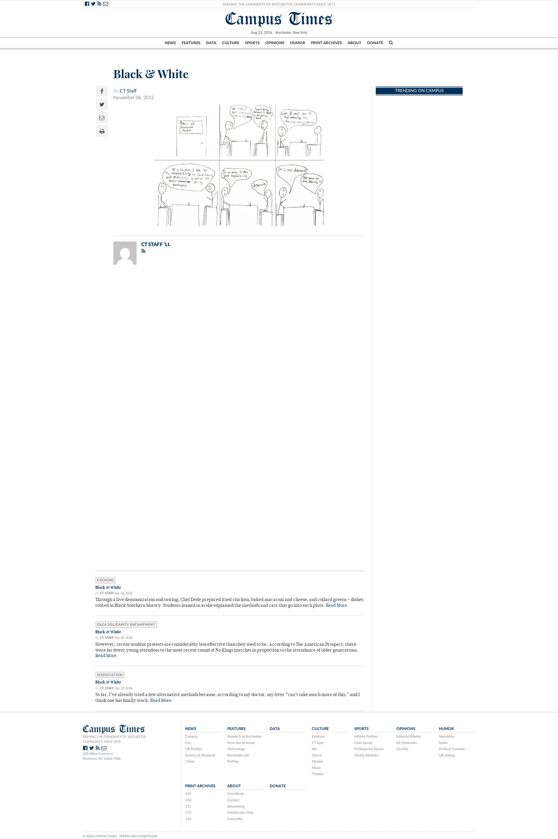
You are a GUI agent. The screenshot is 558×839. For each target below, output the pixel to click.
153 (188, 819)
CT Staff (128, 91)
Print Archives (326, 43)
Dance (317, 755)
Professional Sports (369, 749)
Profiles (233, 761)
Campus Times (279, 19)
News (170, 43)
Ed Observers (406, 743)
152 (188, 812)
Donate (375, 43)
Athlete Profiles (366, 736)
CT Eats (317, 743)
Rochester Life (238, 755)
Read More (336, 606)
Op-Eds (402, 749)
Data (211, 43)
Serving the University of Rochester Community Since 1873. (279, 4)
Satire (443, 743)
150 (188, 800)
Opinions (274, 43)
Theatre (317, 774)
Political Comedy (452, 749)
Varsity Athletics (366, 755)
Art (314, 749)
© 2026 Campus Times (100, 836)
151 (188, 806)
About (354, 43)
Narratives (446, 736)
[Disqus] (229, 345)
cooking (105, 580)
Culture (230, 43)
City (188, 743)
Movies (317, 761)
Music (316, 768)
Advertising (235, 806)
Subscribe (234, 819)
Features (191, 43)
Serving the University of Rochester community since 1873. (114, 739)
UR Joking (447, 755)
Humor (297, 43)
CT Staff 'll (155, 244)
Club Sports (363, 743)
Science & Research (200, 755)
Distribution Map (240, 812)
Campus (191, 736)
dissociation (110, 675)
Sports (252, 43)
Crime (189, 761)
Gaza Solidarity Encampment (126, 624)
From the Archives (241, 743)
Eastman (318, 736)
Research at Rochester (244, 736)
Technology (236, 749)
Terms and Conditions (138, 836)
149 (188, 793)
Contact (233, 800)
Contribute (235, 793)
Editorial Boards (408, 736)
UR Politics (193, 749)
